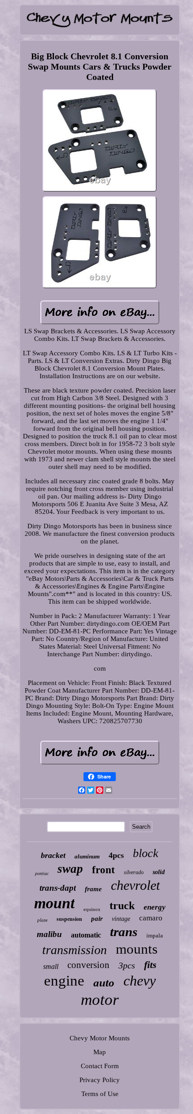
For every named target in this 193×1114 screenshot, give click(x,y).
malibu (49, 934)
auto (103, 983)
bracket (53, 855)
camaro (150, 918)
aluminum (87, 856)
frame (93, 889)
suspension (69, 919)
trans (123, 931)
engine (64, 981)
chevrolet (135, 885)
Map (99, 1052)
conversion (88, 964)
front (103, 869)
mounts (137, 949)
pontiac (41, 873)
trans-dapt (57, 888)
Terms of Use (99, 1093)
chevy (139, 981)
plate (42, 920)
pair (97, 918)
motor (100, 999)
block (145, 853)
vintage (121, 918)
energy (155, 907)
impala (154, 935)
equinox (92, 909)
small (50, 966)
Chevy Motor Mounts (100, 1038)
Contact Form (100, 1066)
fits (150, 964)
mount (54, 903)
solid (159, 872)
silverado (134, 872)
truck (122, 905)
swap (70, 868)
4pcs (116, 855)
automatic (86, 935)
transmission (74, 950)
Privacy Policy (99, 1079)
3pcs (126, 965)
